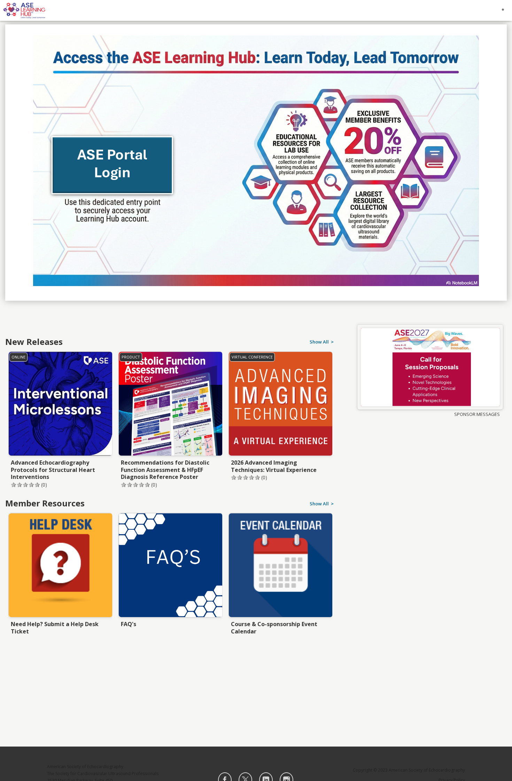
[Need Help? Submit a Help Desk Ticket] (60, 573)
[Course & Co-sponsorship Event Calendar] (280, 573)
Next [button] (331, 399)
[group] (430, 367)
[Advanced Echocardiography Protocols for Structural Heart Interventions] (60, 412)
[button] (59, 484)
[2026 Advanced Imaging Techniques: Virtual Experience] (280, 412)
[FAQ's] (170, 573)
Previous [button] (9, 399)
